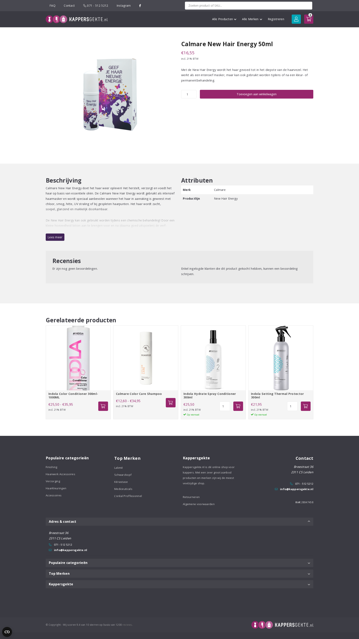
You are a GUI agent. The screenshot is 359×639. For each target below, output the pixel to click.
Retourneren (191, 497)
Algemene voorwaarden (199, 504)
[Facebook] (140, 5)
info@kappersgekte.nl (296, 489)
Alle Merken (250, 19)
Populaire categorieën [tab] (68, 562)
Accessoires (53, 495)
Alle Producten (222, 19)
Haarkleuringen (56, 488)
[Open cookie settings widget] (7, 632)
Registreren (276, 19)
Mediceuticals (123, 489)
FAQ (52, 5)
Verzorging (53, 481)
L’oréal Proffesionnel (128, 496)
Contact (69, 5)
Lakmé (118, 468)
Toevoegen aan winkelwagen (257, 94)
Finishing (51, 467)
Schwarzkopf (123, 475)
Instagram (124, 5)
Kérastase (121, 482)
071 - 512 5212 (97, 5)
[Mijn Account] (296, 19)
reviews (127, 625)
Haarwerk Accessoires (60, 474)
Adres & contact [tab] (62, 521)
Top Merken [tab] (59, 573)
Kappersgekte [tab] (61, 584)
